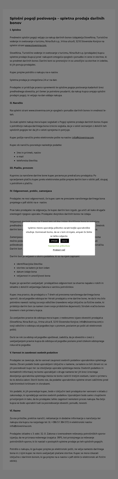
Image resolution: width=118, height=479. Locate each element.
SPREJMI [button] (54, 241)
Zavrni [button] (64, 241)
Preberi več (59, 249)
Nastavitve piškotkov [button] (59, 245)
